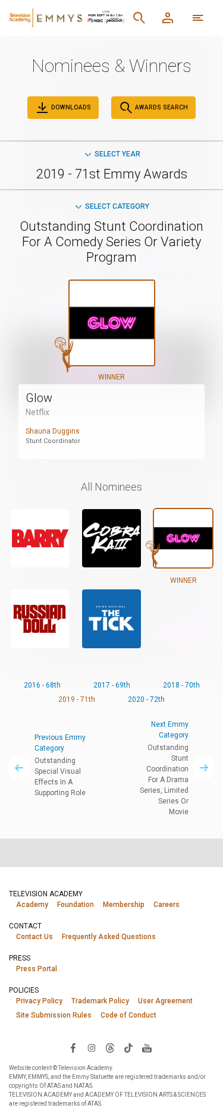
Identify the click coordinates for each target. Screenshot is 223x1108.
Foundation (75, 904)
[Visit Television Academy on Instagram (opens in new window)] (91, 1047)
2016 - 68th (42, 685)
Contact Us (34, 937)
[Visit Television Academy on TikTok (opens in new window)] (128, 1047)
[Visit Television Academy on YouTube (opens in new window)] (147, 1047)
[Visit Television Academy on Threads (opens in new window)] (110, 1047)
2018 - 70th (181, 685)
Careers (166, 904)
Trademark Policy (100, 1001)
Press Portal (36, 969)
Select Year (117, 154)
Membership (124, 904)
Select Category (117, 206)
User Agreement (165, 1001)
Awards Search (160, 107)
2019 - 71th (76, 699)
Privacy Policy (39, 1001)
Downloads (70, 107)
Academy (32, 904)
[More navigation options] (198, 18)
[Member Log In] (167, 18)
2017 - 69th (111, 685)
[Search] (139, 18)
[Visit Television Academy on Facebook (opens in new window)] (73, 1047)
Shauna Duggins (53, 431)
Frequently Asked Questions (109, 937)
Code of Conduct (128, 1015)
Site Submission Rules (54, 1015)
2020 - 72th (146, 699)
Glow (39, 398)
